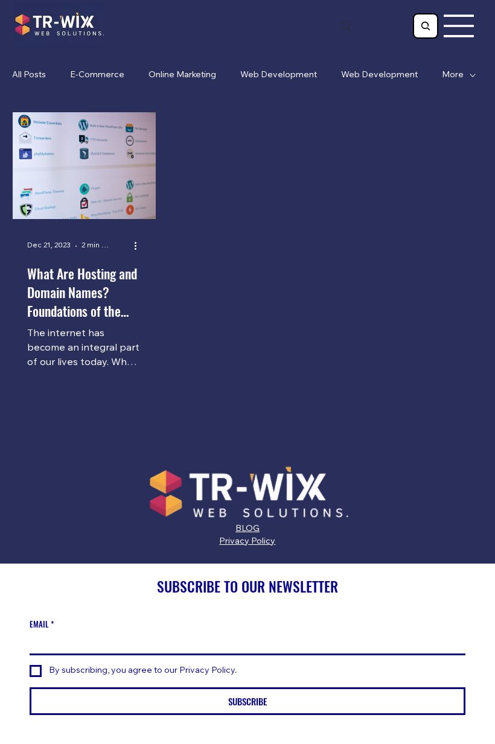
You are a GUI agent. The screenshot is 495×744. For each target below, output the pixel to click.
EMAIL (42, 624)
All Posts (29, 75)
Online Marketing (182, 75)
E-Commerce (97, 75)
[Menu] (459, 26)
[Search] (346, 26)
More (453, 75)
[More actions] (139, 246)
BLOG (247, 529)
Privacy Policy (247, 542)
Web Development (278, 75)
